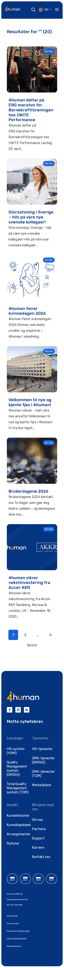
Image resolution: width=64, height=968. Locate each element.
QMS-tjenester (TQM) (43, 773)
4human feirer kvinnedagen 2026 (28, 311)
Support (38, 838)
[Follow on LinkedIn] (26, 710)
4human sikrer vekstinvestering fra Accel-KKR (29, 582)
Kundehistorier (18, 815)
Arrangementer (19, 834)
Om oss (37, 820)
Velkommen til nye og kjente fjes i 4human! (30, 402)
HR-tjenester (42, 749)
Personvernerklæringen (18, 931)
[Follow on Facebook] (9, 710)
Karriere (38, 847)
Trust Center (13, 923)
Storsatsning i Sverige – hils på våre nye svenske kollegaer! (31, 217)
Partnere (39, 829)
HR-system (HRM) (15, 751)
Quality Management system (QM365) (17, 768)
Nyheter (13, 843)
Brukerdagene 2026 (28, 491)
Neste (32, 645)
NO (46, 9)
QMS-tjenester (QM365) (43, 760)
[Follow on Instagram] (18, 710)
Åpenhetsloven (14, 946)
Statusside (12, 916)
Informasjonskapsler (17, 938)
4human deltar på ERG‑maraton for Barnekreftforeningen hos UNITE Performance (31, 110)
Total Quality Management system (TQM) (18, 788)
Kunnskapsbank (19, 825)
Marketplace (41, 785)
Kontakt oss (41, 857)
